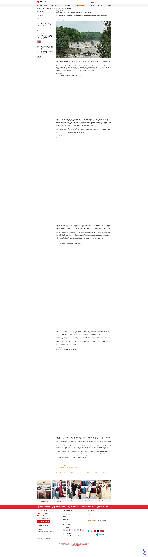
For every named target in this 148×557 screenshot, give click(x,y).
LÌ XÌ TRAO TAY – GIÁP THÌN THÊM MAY (65, 473)
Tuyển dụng (90, 514)
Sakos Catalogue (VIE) (42, 531)
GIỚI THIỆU (99, 5)
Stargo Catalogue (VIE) (42, 532)
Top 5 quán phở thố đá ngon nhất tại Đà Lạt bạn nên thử (47, 52)
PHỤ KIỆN (67, 5)
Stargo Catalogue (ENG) (51, 532)
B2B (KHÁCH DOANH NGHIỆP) (90, 5)
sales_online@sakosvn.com (83, 544)
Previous (38, 491)
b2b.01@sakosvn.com (47, 529)
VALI (37, 5)
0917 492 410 (41, 517)
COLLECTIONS (74, 5)
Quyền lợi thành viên (66, 522)
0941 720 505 (40, 529)
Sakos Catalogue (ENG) (50, 531)
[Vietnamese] (93, 2)
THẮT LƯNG (61, 5)
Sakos (100, 455)
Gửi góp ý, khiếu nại (66, 527)
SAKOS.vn (65, 543)
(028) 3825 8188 (39, 538)
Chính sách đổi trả (66, 517)
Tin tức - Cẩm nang (46, 8)
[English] (91, 2)
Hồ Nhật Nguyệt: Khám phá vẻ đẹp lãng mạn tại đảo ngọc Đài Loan (98, 473)
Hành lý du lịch (42, 16)
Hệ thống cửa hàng (83, 1)
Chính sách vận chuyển (66, 516)
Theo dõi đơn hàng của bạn (67, 525)
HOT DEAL (81, 5)
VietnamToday (80, 535)
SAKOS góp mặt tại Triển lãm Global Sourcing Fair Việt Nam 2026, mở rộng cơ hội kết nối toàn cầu (47, 31)
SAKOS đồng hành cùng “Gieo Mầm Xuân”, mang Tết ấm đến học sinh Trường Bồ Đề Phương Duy (46, 41)
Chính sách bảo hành (66, 519)
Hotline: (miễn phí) (72, 1)
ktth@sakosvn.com (77, 545)
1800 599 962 (41, 513)
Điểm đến (51, 8)
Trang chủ (40, 8)
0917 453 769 (40, 528)
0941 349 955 (41, 515)
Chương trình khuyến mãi (67, 514)
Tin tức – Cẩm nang (41, 13)
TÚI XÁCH (50, 5)
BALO (41, 5)
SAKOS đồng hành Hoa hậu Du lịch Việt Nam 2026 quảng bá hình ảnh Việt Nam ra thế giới (46, 36)
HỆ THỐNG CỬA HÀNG (44, 521)
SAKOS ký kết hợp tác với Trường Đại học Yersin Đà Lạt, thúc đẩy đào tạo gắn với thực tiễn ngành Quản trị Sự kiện (46, 25)
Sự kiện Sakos (42, 18)
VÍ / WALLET (56, 5)
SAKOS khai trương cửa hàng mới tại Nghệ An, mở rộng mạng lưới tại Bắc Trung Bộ (47, 47)
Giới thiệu (90, 513)
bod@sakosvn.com (46, 538)
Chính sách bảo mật (66, 521)
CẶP (45, 5)
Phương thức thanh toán (67, 524)
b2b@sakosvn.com (46, 528)
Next (109, 491)
